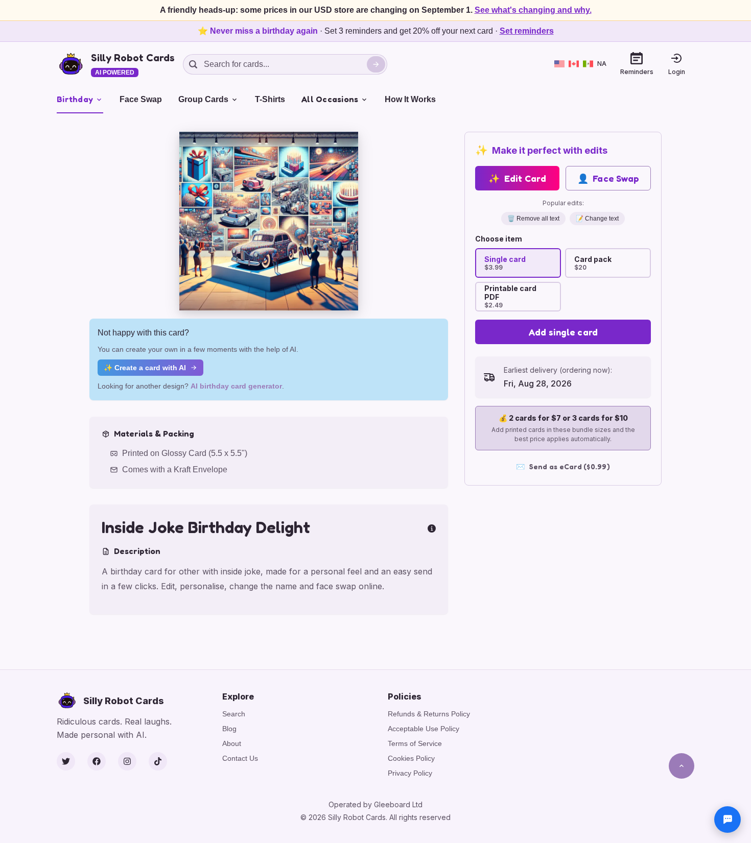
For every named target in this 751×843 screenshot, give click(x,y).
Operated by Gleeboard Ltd (375, 804)
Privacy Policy (410, 773)
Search (233, 714)
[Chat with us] (727, 819)
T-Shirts (270, 99)
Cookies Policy (411, 758)
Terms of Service (415, 743)
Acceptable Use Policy (423, 729)
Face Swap (141, 99)
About (231, 743)
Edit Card (517, 178)
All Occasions (329, 99)
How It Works (410, 99)
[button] (268, 221)
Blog (229, 729)
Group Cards (203, 99)
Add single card (563, 332)
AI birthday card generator (236, 386)
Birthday (75, 99)
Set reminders (527, 31)
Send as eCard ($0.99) (563, 466)
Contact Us (240, 758)
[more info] (432, 527)
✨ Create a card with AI (145, 368)
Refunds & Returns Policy (429, 714)
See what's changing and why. (533, 10)
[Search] (376, 64)
